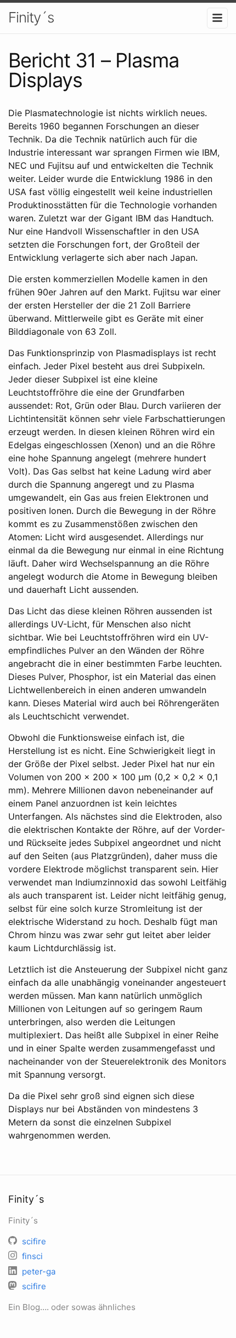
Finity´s (31, 17)
